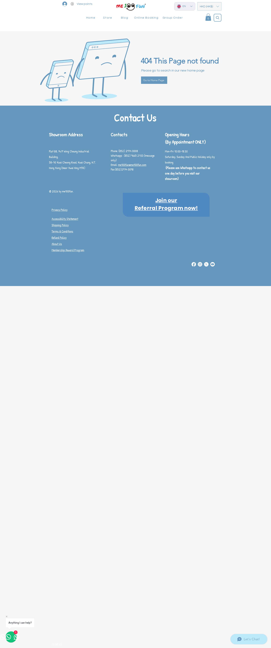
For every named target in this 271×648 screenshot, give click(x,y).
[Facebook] (194, 264)
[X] (206, 264)
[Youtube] (212, 264)
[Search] (217, 18)
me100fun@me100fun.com (132, 165)
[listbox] (209, 6)
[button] (209, 6)
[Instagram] (200, 264)
